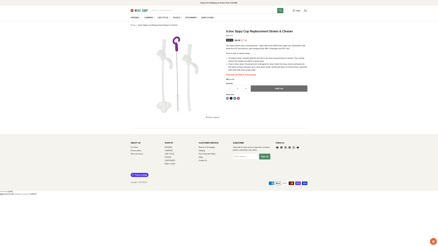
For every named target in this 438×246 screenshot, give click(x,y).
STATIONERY (191, 18)
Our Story (134, 147)
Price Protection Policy (207, 154)
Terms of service (137, 154)
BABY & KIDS (208, 18)
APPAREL (135, 18)
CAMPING (148, 18)
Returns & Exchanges (207, 147)
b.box (230, 35)
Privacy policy (136, 150)
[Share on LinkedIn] (234, 98)
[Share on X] (231, 98)
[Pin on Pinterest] (238, 98)
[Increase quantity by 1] (246, 88)
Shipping (202, 150)
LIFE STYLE (163, 18)
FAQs (201, 157)
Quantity (229, 83)
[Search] (280, 10)
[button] (296, 10)
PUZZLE (177, 18)
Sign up (265, 156)
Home (133, 25)
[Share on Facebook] (227, 98)
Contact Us (203, 160)
